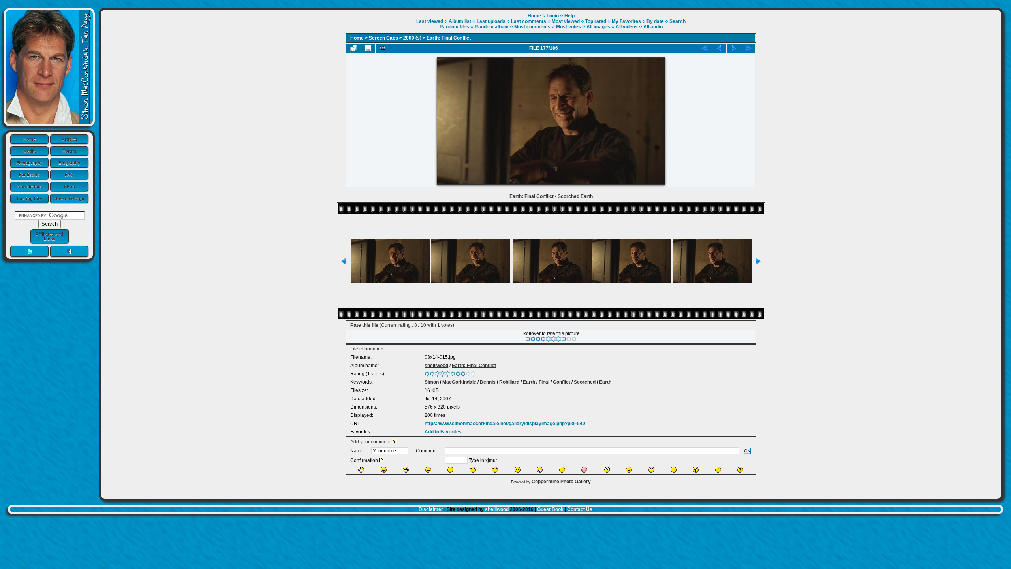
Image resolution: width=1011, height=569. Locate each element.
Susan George (69, 198)
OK (747, 450)
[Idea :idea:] (696, 470)
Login (553, 16)
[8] (563, 339)
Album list (460, 21)
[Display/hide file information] (368, 48)
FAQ (69, 174)
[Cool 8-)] (518, 470)
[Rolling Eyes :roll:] (651, 470)
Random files (454, 27)
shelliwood (436, 365)
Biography (69, 162)
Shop (69, 186)
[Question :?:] (740, 470)
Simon (432, 382)
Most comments (532, 27)
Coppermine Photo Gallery (561, 481)
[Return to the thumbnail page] (353, 48)
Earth (529, 382)
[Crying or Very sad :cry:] (495, 470)
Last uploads (491, 21)
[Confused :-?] (562, 470)
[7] (558, 339)
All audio (653, 27)
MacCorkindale (459, 382)
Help (569, 16)
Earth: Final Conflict (449, 38)
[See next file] (734, 48)
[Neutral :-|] (450, 470)
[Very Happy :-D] (406, 470)
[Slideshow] (383, 48)
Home (29, 139)
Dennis (488, 382)
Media (29, 151)
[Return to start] (704, 48)
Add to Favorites (443, 432)
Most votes (568, 27)
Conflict (561, 382)
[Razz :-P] (384, 470)
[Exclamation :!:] (718, 470)
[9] (568, 339)
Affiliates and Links (49, 236)
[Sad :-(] (473, 470)
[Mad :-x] (629, 470)
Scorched (585, 382)
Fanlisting (29, 174)
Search (677, 21)
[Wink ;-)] (674, 470)
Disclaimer (431, 509)
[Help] (394, 442)
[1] (527, 339)
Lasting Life (29, 198)
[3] (538, 339)
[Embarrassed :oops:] (584, 470)
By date (655, 21)
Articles (69, 139)
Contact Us (579, 509)
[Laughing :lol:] (361, 470)
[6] (553, 339)
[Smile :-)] (428, 470)
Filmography (29, 162)
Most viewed (566, 21)
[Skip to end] (748, 48)
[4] (543, 339)
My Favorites (626, 21)
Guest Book (550, 509)
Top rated (595, 21)
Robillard (509, 382)
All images (598, 27)
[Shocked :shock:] (607, 470)
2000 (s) (412, 38)
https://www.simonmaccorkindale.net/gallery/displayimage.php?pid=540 (505, 423)
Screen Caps (383, 38)
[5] (548, 339)
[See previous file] (719, 48)
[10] (574, 339)
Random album (492, 27)
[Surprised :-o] (540, 470)
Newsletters (29, 186)
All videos (627, 27)
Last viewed (429, 21)
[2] (533, 339)
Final (544, 382)
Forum (69, 151)
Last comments (528, 21)
